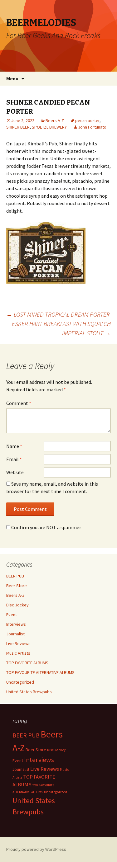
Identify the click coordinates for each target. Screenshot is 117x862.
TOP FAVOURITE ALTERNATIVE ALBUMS (40, 672)
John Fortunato (92, 127)
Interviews (16, 624)
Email (14, 459)
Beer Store (16, 585)
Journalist (15, 634)
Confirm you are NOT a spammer (45, 527)
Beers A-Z (55, 120)
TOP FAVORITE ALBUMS (27, 663)
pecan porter (87, 120)
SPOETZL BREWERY (49, 127)
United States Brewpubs (29, 692)
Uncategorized (20, 682)
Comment (18, 403)
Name (14, 446)
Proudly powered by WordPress (36, 849)
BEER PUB (15, 576)
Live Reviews (18, 643)
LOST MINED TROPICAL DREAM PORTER (58, 314)
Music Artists (18, 653)
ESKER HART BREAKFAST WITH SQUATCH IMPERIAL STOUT (61, 328)
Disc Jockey (17, 605)
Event (11, 614)
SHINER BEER (18, 127)
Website (15, 472)
